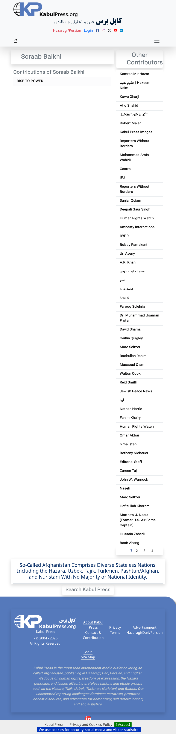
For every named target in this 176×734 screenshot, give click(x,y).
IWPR (124, 236)
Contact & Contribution (93, 635)
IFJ (122, 178)
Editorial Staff (131, 462)
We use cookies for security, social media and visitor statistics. (89, 729)
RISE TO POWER (30, 81)
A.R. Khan (127, 262)
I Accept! (123, 724)
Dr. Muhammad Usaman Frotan (139, 318)
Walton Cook (130, 374)
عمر (122, 280)
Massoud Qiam (132, 365)
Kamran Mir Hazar (134, 74)
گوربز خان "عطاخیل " (133, 114)
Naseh (125, 488)
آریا (122, 400)
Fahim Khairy (130, 418)
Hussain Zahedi (132, 534)
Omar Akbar (129, 435)
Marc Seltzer (130, 347)
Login (88, 652)
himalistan (128, 444)
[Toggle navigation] (157, 41)
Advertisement (144, 627)
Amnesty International (137, 227)
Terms (115, 632)
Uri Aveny (127, 254)
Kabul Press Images (136, 132)
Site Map (88, 657)
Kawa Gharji (129, 97)
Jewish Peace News (136, 391)
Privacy (115, 627)
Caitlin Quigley (131, 338)
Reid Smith (128, 382)
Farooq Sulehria (132, 307)
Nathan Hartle (131, 409)
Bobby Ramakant (133, 245)
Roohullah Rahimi (133, 356)
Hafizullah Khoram (135, 506)
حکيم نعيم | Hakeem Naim (135, 85)
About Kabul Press (93, 625)
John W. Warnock (134, 480)
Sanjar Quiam (130, 201)
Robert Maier (130, 123)
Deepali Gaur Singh (135, 209)
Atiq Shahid (129, 106)
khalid (124, 298)
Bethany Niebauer (134, 453)
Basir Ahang (129, 543)
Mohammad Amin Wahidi (134, 158)
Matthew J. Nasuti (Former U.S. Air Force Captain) (138, 520)
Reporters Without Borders (134, 144)
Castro (125, 169)
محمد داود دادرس (132, 271)
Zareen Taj (128, 471)
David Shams (130, 329)
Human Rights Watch (137, 218)
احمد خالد (126, 289)
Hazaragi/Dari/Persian (144, 632)
